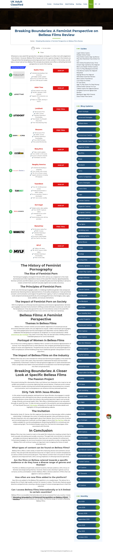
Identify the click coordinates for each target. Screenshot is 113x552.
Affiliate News (83, 123)
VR (96, 4)
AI (99, 4)
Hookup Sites (58, 4)
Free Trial (60, 109)
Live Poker (81, 307)
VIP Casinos (82, 467)
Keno (80, 283)
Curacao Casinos (84, 200)
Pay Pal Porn (59, 420)
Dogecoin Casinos (84, 206)
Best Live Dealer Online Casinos (87, 67)
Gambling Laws (83, 230)
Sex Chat (81, 408)
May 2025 (81, 531)
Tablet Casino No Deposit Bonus (88, 88)
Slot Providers (83, 438)
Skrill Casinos (82, 432)
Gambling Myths (83, 236)
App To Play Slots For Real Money (88, 84)
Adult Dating (69, 4)
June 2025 (81, 525)
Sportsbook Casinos (85, 449)
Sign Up (61, 70)
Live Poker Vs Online (83, 80)
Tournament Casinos (85, 455)
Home (49, 4)
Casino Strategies (84, 183)
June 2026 (81, 507)
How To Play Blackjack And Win (87, 69)
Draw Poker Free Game (84, 96)
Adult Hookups (83, 111)
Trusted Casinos (83, 461)
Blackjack (81, 165)
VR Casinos (82, 485)
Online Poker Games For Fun (86, 86)
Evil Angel (39, 205)
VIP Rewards (82, 473)
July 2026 (81, 501)
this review (33, 405)
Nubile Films (39, 70)
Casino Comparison (85, 177)
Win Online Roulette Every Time (87, 63)
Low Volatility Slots (84, 313)
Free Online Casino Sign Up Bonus (88, 57)
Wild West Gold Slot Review (86, 76)
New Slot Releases (84, 343)
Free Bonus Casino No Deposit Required (87, 72)
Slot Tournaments (84, 444)
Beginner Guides (83, 147)
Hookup (81, 254)
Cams (85, 4)
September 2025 (84, 519)
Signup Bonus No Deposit (85, 74)
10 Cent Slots (81, 82)
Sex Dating (82, 414)
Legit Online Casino (83, 53)
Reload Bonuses (83, 366)
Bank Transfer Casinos (85, 141)
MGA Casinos (82, 331)
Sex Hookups (82, 420)
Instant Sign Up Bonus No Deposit (88, 65)
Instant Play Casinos (85, 271)
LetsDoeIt (39, 108)
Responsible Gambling (85, 372)
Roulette (81, 378)
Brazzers (38, 129)
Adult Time (38, 87)
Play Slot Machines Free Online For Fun (88, 60)
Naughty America (39, 164)
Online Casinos (83, 349)
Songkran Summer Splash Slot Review (87, 91)
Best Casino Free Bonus (85, 78)
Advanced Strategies (85, 117)
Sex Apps (81, 402)
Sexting (78, 4)
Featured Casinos (84, 218)
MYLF (39, 245)
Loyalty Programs (84, 319)
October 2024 (83, 537)
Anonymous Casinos (85, 135)
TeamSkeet (38, 184)
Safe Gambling (83, 390)
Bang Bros (39, 149)
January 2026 (82, 513)
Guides (80, 248)
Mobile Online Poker (83, 55)
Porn (91, 4)
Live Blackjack (83, 301)
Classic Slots (82, 188)
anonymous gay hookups (19, 334)
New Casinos (82, 337)
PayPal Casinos (83, 355)
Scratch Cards (83, 396)
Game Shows (82, 242)
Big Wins (81, 153)
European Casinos (84, 212)
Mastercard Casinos (85, 325)
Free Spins (81, 224)
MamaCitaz (38, 226)
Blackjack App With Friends (86, 94)
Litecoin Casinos (83, 289)
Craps (80, 194)
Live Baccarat (82, 295)
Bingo (80, 159)
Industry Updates (84, 266)
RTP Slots (81, 384)
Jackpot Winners (84, 277)
